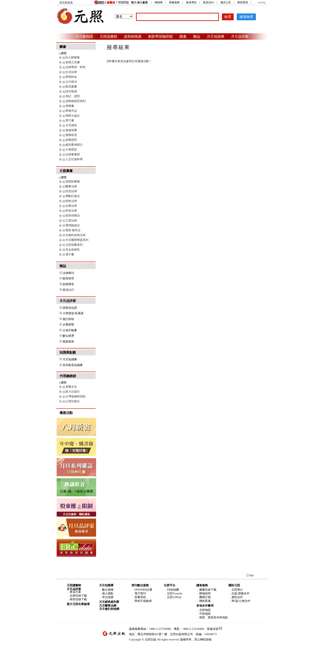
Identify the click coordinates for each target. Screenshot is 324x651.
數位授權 (108, 589)
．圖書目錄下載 (206, 589)
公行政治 (71, 81)
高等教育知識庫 (73, 365)
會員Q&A (208, 2)
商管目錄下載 (78, 599)
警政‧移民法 (72, 230)
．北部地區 (203, 610)
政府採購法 (72, 215)
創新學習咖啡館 (160, 36)
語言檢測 (71, 91)
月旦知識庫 (215, 36)
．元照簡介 (236, 589)
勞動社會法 (72, 196)
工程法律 (71, 220)
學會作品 (71, 110)
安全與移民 (72, 249)
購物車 (159, 2)
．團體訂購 (203, 597)
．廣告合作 (236, 597)
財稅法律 (71, 201)
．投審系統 (139, 597)
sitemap (262, 2)
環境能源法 (72, 225)
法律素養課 (72, 154)
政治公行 (68, 289)
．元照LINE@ (173, 597)
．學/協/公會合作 (239, 601)
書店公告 (225, 2)
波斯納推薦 (133, 36)
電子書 (69, 120)
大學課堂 (71, 149)
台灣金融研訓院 (75, 396)
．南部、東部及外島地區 (212, 617)
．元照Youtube (173, 593)
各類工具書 (72, 62)
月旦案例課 (84, 36)
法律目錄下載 (78, 595)
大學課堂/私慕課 (73, 313)
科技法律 (71, 210)
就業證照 (71, 139)
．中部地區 (203, 613)
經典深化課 (70, 307)
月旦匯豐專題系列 (76, 240)
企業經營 (68, 324)
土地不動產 (70, 330)
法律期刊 (68, 273)
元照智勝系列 (74, 244)
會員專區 (191, 2)
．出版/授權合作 (239, 593)
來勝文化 (71, 386)
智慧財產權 (72, 181)
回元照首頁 (66, 2)
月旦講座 (71, 125)
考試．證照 (72, 96)
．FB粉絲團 (171, 589)
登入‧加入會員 (139, 2)
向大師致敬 (72, 57)
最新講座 (68, 341)
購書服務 (174, 2)
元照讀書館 (108, 36)
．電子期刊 (139, 593)
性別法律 (71, 191)
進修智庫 (71, 130)
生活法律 (71, 72)
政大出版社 (72, 391)
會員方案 (75, 591)
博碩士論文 (72, 115)
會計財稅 (68, 319)
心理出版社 (72, 401)
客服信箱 (212, 629)
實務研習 (71, 135)
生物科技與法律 (75, 235)
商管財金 (71, 76)
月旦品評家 (240, 36)
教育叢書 (71, 86)
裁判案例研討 (74, 144)
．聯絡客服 (203, 601)
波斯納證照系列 (75, 101)
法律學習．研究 (75, 67)
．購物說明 (203, 593)
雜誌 (196, 36)
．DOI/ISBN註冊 (142, 589)
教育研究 (68, 278)
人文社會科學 (74, 159)
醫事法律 (71, 186)
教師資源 (242, 2)
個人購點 (108, 593)
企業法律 (71, 205)
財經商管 (68, 284)
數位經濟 (68, 335)
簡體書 (69, 106)
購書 (182, 36)
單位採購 (108, 597)
